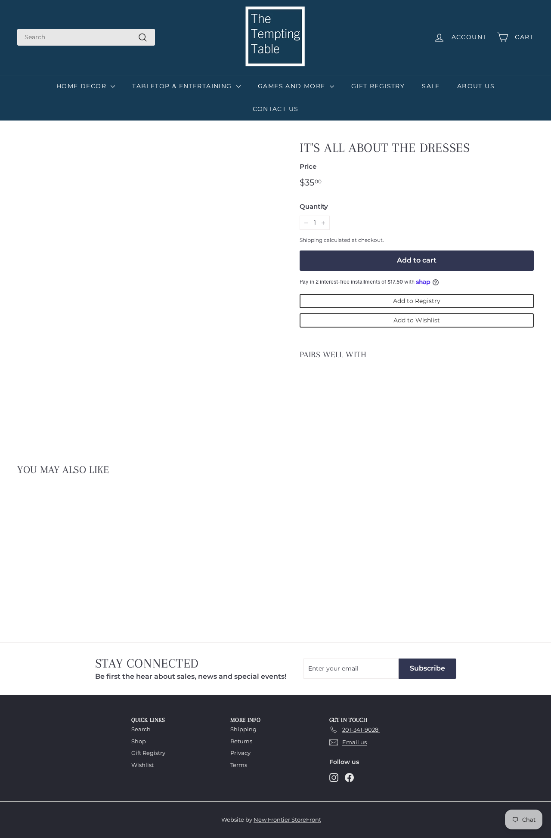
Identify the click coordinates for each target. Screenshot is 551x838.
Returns (241, 741)
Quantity (314, 206)
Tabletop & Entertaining (183, 86)
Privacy (240, 752)
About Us (476, 86)
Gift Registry (378, 86)
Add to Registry (416, 301)
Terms (238, 764)
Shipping (311, 240)
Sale (431, 86)
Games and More (293, 86)
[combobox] (86, 37)
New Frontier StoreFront (287, 819)
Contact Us (276, 109)
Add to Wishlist (416, 320)
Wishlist (142, 764)
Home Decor (82, 86)
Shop (138, 741)
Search (141, 729)
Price (308, 166)
